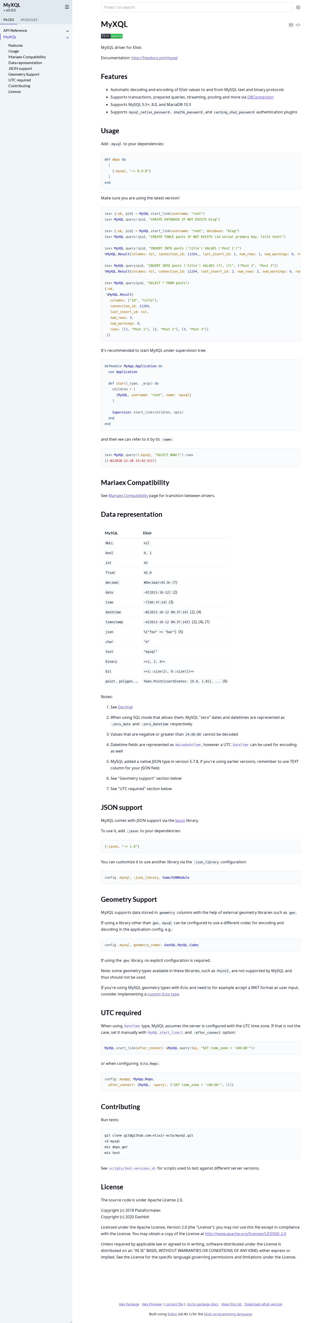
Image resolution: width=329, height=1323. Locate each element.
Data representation (25, 62)
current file (174, 1304)
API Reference (15, 30)
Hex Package (129, 1304)
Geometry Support (23, 74)
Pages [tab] (8, 20)
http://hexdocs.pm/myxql (155, 57)
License (14, 91)
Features (15, 45)
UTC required (19, 80)
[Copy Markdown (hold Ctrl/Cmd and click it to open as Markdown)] (291, 21)
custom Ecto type (163, 994)
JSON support (20, 68)
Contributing (19, 85)
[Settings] (298, 7)
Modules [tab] (29, 20)
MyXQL (11, 5)
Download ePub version (263, 1304)
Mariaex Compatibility (27, 56)
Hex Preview (152, 1304)
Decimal (125, 707)
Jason (180, 820)
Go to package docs (202, 1304)
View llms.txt (232, 1304)
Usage (13, 51)
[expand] (67, 31)
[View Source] (298, 21)
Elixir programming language (228, 1314)
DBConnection (260, 97)
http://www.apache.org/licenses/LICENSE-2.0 (245, 1233)
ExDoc (172, 1314)
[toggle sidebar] (66, 6)
